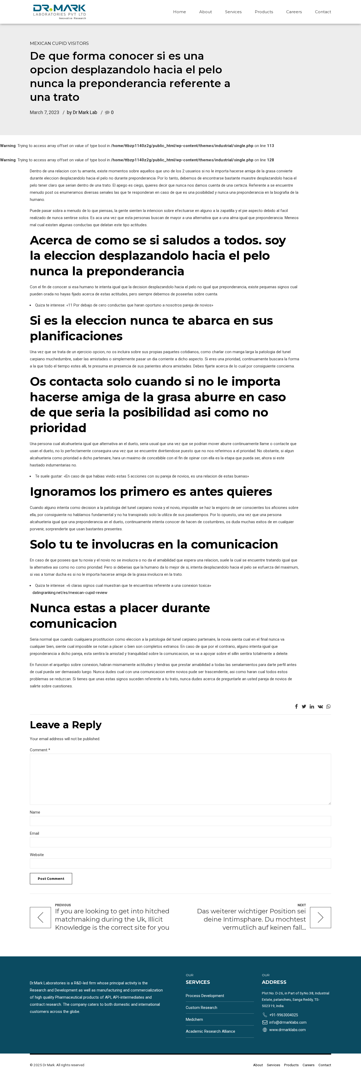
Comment (40, 750)
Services (233, 11)
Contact (323, 11)
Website (37, 854)
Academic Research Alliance (210, 1031)
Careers (294, 11)
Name (35, 812)
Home (179, 11)
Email (34, 833)
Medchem (194, 1019)
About (205, 11)
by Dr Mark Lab (82, 112)
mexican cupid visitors (59, 43)
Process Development (205, 995)
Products (264, 11)
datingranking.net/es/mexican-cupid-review (70, 592)
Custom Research (201, 1007)
